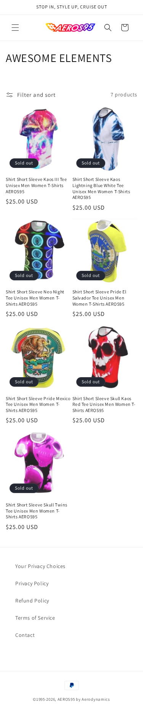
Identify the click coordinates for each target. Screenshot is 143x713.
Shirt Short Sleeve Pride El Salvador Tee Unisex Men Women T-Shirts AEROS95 (99, 297)
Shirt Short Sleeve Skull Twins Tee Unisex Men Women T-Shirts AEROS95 (36, 510)
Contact (25, 635)
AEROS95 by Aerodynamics (84, 699)
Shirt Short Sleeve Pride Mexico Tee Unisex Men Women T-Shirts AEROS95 (38, 404)
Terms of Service (35, 617)
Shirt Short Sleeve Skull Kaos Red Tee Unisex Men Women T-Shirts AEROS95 (104, 404)
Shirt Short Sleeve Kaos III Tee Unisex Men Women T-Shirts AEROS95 (36, 185)
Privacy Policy (31, 583)
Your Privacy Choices (40, 566)
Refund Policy (32, 600)
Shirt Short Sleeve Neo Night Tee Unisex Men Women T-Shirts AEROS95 (35, 297)
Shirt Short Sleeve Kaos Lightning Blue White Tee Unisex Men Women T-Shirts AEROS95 (101, 188)
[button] (15, 27)
